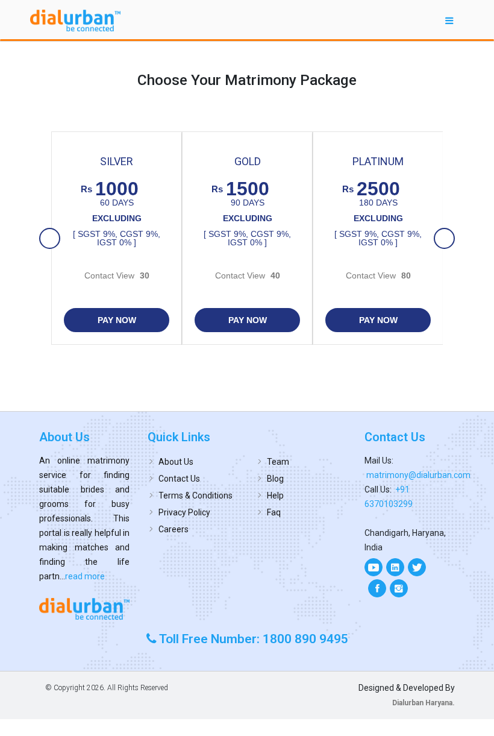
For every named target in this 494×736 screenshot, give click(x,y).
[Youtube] (373, 567)
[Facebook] (377, 588)
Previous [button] (50, 239)
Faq (274, 512)
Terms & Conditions (195, 495)
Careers (173, 529)
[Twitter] (417, 567)
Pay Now (117, 320)
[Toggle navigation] (449, 20)
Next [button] (445, 239)
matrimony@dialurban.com (418, 475)
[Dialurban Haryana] (84, 608)
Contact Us (179, 478)
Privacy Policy (184, 512)
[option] (116, 238)
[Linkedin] (395, 567)
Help (275, 495)
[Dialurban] (75, 20)
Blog (275, 478)
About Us (175, 462)
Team (278, 462)
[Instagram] (399, 588)
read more (85, 576)
